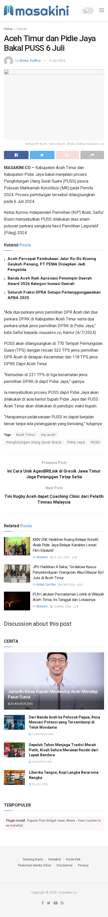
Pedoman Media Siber (34, 865)
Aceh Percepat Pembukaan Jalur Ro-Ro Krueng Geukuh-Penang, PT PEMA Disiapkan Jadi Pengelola (52, 264)
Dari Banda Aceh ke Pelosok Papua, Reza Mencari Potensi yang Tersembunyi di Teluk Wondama (64, 722)
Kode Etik (73, 859)
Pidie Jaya (76, 442)
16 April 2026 (62, 606)
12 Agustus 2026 (42, 734)
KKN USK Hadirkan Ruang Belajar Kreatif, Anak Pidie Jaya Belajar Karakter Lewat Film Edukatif (66, 545)
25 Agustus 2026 (21, 703)
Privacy (83, 865)
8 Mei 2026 (68, 584)
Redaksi (42, 557)
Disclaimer (65, 865)
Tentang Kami (33, 859)
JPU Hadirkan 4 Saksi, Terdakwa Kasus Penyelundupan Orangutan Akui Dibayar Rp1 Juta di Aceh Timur (68, 572)
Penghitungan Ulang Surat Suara (34, 442)
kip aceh (48, 435)
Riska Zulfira (30, 61)
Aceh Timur (25, 435)
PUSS (95, 442)
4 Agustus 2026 (41, 761)
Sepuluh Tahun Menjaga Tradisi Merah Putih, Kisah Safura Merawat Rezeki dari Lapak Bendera (63, 750)
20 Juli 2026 (39, 784)
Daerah (22, 29)
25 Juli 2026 (61, 557)
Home (8, 29)
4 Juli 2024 (57, 61)
